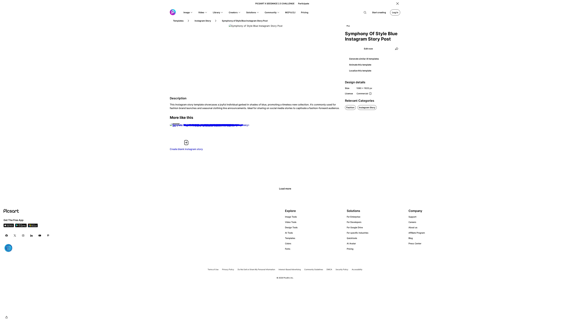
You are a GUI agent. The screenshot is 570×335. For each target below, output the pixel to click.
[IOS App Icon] (9, 226)
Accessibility (357, 269)
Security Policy (342, 269)
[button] (188, 12)
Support (412, 216)
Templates (290, 238)
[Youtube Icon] (40, 235)
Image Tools (291, 216)
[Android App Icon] (21, 226)
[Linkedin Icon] (31, 235)
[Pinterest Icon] (48, 235)
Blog (410, 238)
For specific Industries (357, 233)
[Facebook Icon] (7, 235)
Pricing (350, 249)
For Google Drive (355, 227)
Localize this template (360, 70)
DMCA (329, 269)
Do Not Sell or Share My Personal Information (256, 269)
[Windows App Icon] (33, 226)
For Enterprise (353, 216)
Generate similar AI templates (364, 58)
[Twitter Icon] (15, 235)
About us (412, 227)
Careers (412, 222)
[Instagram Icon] (23, 235)
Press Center (414, 243)
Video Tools (290, 222)
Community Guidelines (313, 269)
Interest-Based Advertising (290, 269)
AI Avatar (351, 243)
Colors (288, 243)
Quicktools (352, 238)
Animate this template (360, 64)
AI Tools (289, 233)
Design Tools (291, 227)
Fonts (287, 249)
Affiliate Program (416, 233)
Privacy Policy (228, 269)
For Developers (354, 222)
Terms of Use (213, 269)
